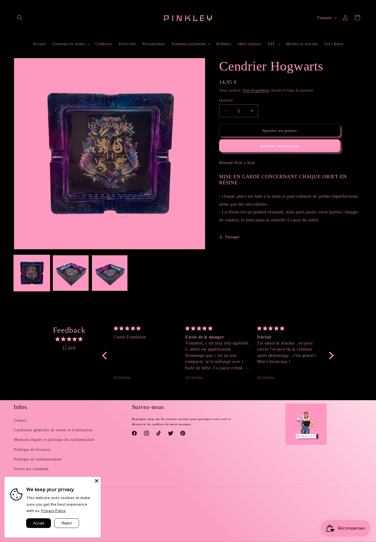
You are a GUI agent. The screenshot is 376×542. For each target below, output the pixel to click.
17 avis (69, 347)
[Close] (96, 481)
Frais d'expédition (256, 90)
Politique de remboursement (38, 459)
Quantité (226, 100)
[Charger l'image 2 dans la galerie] (71, 273)
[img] (69, 339)
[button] (20, 18)
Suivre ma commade (31, 469)
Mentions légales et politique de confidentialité (54, 440)
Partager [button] (232, 237)
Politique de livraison (32, 450)
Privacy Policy (53, 510)
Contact (20, 420)
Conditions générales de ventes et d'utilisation (53, 430)
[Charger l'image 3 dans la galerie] (110, 273)
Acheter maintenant (279, 146)
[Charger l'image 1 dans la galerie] (32, 273)
